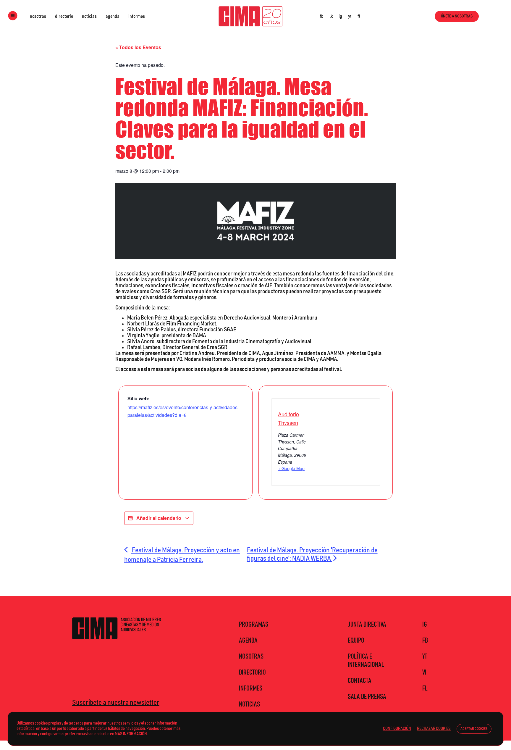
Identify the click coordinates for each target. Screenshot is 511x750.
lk (331, 16)
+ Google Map (291, 468)
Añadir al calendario (158, 517)
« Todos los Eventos (138, 47)
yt (350, 16)
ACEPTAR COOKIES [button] (474, 729)
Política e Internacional (366, 660)
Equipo (356, 640)
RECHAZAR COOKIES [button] (434, 728)
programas (253, 624)
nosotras (38, 16)
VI (424, 672)
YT (424, 656)
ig (340, 16)
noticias (89, 16)
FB (425, 640)
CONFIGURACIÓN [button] (397, 728)
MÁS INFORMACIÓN (131, 734)
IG (424, 624)
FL (425, 688)
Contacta (359, 680)
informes (136, 16)
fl (359, 16)
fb (322, 16)
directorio (64, 16)
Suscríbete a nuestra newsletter (115, 702)
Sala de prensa (367, 696)
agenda (112, 16)
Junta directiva (367, 624)
